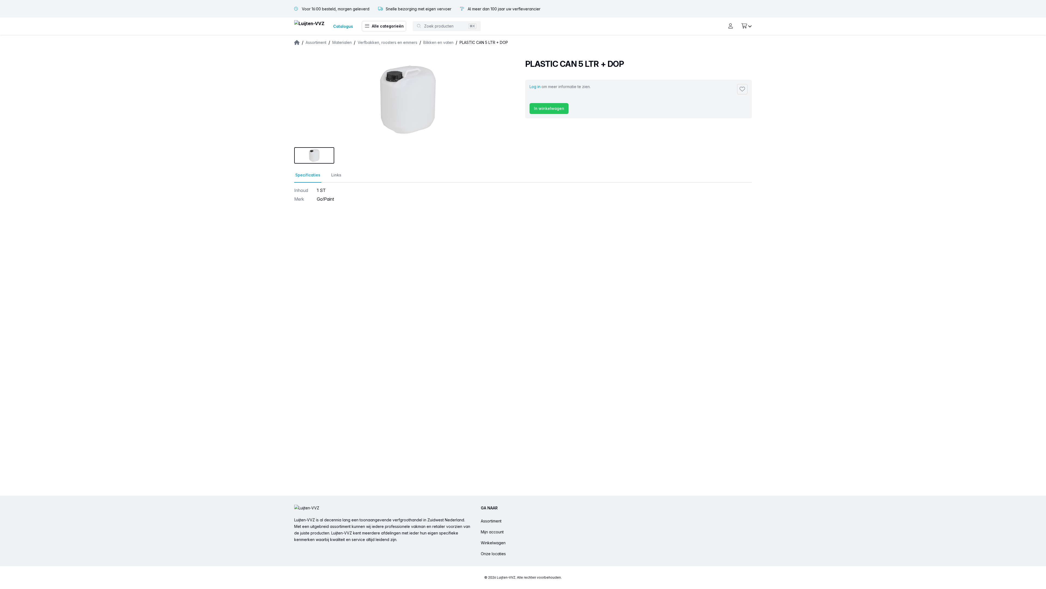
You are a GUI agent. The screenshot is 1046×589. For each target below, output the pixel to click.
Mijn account (492, 532)
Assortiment (491, 521)
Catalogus (343, 26)
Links (336, 175)
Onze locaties (493, 553)
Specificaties (307, 175)
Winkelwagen (493, 542)
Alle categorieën (388, 26)
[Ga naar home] (309, 26)
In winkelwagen (549, 108)
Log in (535, 86)
